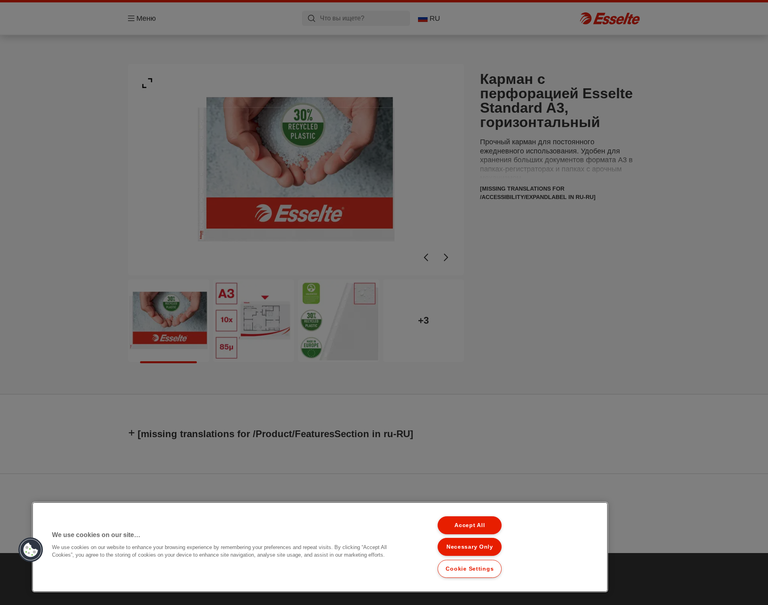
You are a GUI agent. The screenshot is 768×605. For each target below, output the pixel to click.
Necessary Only (469, 546)
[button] (31, 550)
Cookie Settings (470, 568)
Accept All (469, 525)
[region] (320, 547)
